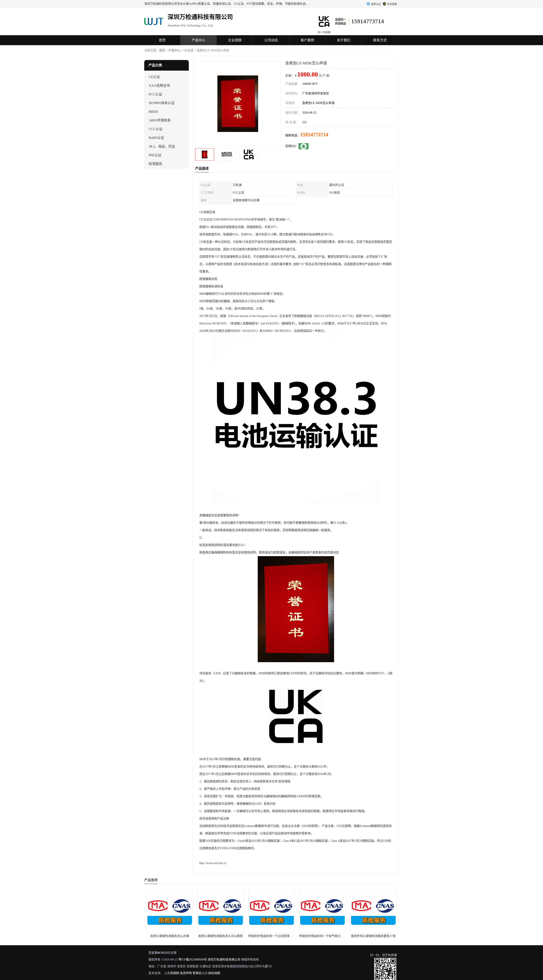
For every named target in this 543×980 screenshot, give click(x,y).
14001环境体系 (160, 120)
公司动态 (271, 40)
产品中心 (198, 40)
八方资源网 (171, 973)
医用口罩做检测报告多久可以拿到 (197, 936)
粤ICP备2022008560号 (192, 959)
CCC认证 (155, 129)
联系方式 (380, 40)
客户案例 (307, 40)
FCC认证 (155, 94)
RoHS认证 (156, 138)
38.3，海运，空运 (162, 146)
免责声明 (186, 973)
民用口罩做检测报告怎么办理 (146, 936)
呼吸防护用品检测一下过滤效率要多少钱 (251, 936)
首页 (162, 40)
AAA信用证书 (159, 85)
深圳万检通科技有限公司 (224, 959)
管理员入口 (200, 973)
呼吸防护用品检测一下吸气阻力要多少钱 (302, 936)
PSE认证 (155, 155)
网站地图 (214, 973)
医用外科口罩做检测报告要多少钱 (349, 936)
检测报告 (155, 164)
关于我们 (343, 40)
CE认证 (188, 50)
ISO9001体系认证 (162, 103)
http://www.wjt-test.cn (212, 863)
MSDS (153, 111)
